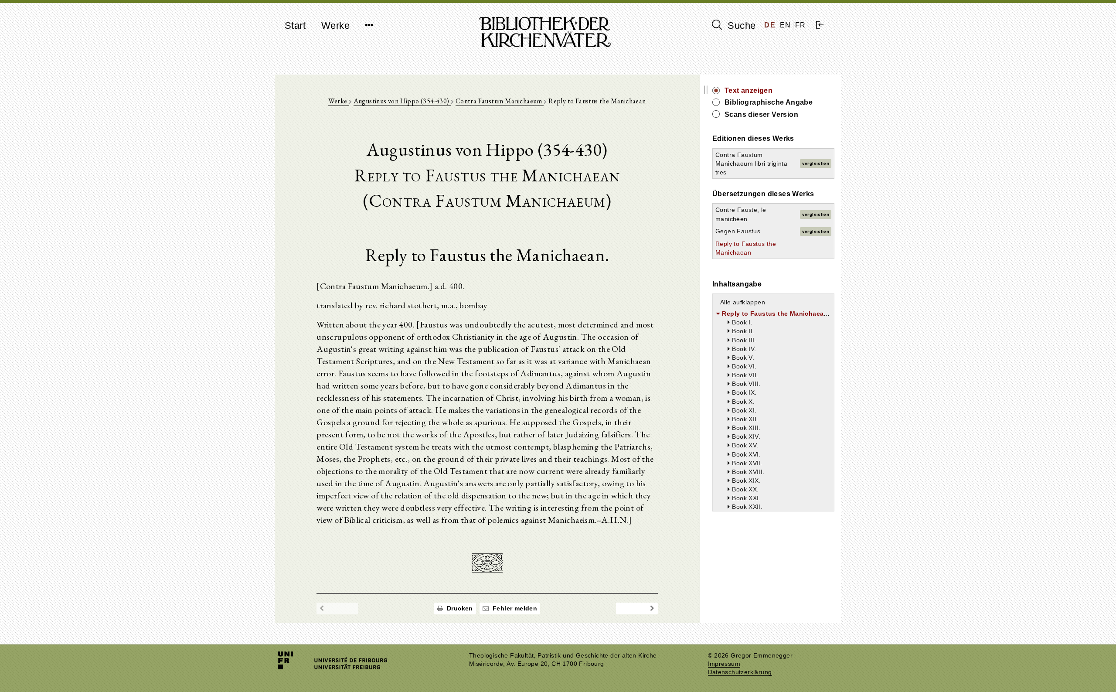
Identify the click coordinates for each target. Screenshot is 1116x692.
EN (785, 25)
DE (770, 25)
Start (295, 25)
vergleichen (815, 163)
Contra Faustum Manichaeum (500, 101)
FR (800, 25)
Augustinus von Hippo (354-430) (402, 101)
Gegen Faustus (737, 231)
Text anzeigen (748, 90)
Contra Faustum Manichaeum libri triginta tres (751, 163)
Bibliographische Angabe (769, 102)
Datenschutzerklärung (740, 672)
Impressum (724, 664)
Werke (335, 25)
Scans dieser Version (761, 114)
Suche (740, 25)
